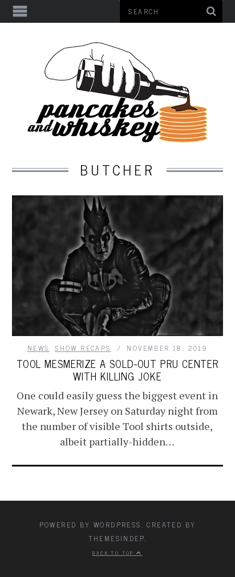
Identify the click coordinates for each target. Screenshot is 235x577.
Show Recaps (83, 348)
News (38, 348)
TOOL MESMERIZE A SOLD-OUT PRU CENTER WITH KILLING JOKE (117, 369)
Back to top (114, 552)
